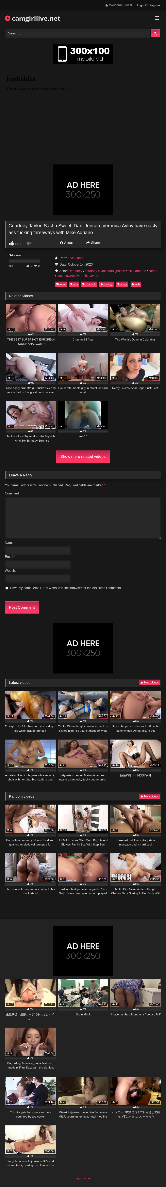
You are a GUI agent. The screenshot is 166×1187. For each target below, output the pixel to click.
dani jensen (116, 271)
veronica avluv (87, 276)
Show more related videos (83, 456)
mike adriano (137, 271)
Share (95, 242)
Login (140, 5)
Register (154, 5)
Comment (12, 493)
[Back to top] (153, 1175)
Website (11, 570)
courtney (76, 271)
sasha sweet (66, 276)
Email (10, 556)
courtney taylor (95, 271)
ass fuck (91, 284)
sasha (153, 271)
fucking (108, 284)
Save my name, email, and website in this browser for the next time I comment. (66, 588)
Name (10, 542)
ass (75, 284)
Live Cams (75, 258)
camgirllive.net (35, 18)
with (137, 284)
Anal (62, 284)
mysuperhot (83, 1178)
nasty (123, 284)
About (68, 242)
